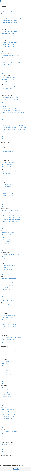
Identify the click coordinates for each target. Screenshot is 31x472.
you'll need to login (18, 468)
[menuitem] (0, 1)
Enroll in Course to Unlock (15, 469)
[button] (0, 0)
